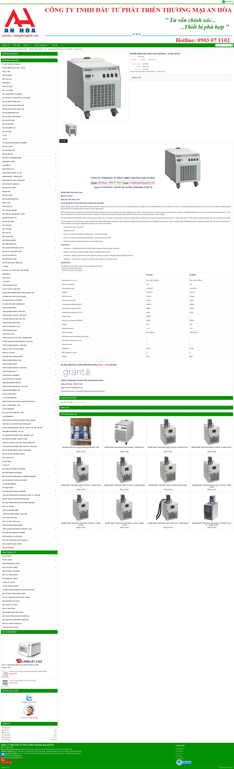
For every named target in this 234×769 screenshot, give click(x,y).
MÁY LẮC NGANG (7, 90)
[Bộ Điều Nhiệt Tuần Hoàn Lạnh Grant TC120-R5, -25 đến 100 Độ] (124, 507)
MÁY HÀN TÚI (6, 233)
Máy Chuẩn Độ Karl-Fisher (11, 544)
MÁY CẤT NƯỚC (7, 146)
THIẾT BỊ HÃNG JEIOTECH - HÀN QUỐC (14, 367)
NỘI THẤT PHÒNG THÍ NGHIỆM (11, 472)
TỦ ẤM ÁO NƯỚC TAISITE (10, 627)
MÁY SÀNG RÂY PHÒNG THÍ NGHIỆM (13, 469)
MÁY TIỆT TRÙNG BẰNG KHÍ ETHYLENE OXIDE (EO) (18, 502)
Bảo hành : (138, 69)
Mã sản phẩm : (137, 64)
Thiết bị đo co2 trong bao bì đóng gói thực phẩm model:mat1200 (28, 671)
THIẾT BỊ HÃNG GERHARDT (10, 375)
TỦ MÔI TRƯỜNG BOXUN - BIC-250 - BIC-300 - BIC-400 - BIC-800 (22, 427)
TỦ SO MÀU (6, 281)
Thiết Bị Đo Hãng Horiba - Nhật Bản (14, 514)
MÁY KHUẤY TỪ (7, 206)
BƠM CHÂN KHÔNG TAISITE (11, 563)
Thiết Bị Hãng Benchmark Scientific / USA (17, 529)
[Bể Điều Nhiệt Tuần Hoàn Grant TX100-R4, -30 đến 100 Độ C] (168, 431)
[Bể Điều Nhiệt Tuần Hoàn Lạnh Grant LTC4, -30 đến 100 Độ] (168, 507)
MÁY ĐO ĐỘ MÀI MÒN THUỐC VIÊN (13, 109)
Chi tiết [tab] (63, 141)
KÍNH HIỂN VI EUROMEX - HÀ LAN (12, 431)
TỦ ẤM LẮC (6, 465)
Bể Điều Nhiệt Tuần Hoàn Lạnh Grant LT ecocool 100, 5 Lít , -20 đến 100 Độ (211, 524)
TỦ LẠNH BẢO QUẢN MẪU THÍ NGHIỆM (14, 143)
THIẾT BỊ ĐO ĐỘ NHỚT (9, 307)
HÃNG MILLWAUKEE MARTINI (11, 382)
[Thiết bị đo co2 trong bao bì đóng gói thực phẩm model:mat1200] (5, 677)
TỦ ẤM (4, 135)
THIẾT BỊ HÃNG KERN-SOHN (11, 322)
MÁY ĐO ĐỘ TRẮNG (8, 120)
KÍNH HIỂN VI (6, 83)
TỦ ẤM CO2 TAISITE (8, 582)
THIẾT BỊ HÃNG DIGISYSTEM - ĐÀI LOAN (15, 386)
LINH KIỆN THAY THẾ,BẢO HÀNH (12, 356)
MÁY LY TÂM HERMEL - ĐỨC (11, 405)
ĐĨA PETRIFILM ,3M (8, 169)
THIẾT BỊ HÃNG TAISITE (9, 364)
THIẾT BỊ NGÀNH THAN (9, 330)
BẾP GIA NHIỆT (7, 75)
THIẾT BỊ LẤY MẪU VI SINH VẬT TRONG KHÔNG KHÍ (18, 442)
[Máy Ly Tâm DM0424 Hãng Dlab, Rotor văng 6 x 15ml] (29, 649)
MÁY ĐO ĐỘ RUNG (8, 221)
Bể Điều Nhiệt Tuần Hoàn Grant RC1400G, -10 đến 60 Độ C (124, 447)
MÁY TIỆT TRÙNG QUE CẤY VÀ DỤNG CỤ (15, 540)
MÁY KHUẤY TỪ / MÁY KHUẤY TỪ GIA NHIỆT (16, 98)
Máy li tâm (179, 756)
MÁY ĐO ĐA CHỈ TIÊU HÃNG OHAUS (13, 454)
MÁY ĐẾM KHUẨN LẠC (9, 244)
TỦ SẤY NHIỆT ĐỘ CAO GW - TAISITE (13, 68)
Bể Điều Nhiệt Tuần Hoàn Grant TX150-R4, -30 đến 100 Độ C (211, 447)
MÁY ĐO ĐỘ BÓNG (8, 547)
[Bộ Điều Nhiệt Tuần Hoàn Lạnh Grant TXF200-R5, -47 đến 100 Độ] (80, 507)
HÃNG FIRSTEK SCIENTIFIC (10, 184)
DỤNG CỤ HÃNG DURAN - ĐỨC (11, 360)
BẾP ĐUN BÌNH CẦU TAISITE (11, 601)
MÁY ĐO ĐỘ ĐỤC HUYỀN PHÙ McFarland (15, 499)
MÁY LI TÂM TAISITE (8, 608)
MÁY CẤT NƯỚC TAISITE (10, 567)
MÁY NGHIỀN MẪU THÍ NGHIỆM (12, 94)
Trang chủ (6, 45)
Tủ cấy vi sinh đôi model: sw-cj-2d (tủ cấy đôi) (22, 680)
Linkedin (152, 59)
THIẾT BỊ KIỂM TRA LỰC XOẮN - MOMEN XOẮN (17, 337)
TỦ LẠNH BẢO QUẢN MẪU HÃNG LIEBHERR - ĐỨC (18, 435)
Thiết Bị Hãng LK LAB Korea (12, 536)
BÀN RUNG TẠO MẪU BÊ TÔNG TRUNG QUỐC (16, 424)
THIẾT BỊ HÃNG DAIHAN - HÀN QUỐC (13, 311)
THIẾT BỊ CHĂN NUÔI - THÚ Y (11, 326)
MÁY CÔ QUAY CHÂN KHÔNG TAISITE (14, 593)
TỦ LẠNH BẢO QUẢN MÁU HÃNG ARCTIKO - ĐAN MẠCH (19, 446)
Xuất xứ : (138, 66)
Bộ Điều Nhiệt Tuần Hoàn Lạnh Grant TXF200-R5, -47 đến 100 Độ (80, 524)
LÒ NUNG (5, 266)
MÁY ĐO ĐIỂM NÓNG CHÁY (10, 113)
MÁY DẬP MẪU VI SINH (9, 259)
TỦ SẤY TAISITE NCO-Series (11, 64)
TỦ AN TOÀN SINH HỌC (9, 397)
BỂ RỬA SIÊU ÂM (7, 154)
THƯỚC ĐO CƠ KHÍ (8, 334)
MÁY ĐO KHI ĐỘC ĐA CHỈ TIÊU (11, 379)
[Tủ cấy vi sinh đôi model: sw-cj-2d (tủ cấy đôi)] (5, 686)
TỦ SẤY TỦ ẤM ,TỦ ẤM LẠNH (11, 289)
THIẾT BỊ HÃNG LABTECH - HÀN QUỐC (14, 315)
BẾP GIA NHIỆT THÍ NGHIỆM (11, 571)
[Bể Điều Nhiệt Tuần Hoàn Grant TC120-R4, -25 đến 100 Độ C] (124, 469)
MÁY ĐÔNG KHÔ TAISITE (10, 578)
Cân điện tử (179, 749)
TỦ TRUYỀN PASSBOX (9, 484)
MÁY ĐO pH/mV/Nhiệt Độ (10, 199)
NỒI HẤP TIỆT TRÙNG (9, 188)
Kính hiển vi (179, 751)
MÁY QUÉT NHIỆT (7, 487)
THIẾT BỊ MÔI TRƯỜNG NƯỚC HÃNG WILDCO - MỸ (18, 292)
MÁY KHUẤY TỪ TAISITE (10, 605)
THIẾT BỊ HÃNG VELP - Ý (10, 371)
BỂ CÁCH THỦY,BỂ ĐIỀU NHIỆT (11, 158)
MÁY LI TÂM (6, 71)
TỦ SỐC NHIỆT (6, 461)
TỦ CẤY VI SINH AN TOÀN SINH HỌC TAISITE (16, 597)
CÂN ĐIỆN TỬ (6, 165)
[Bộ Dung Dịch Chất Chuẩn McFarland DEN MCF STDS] (80, 431)
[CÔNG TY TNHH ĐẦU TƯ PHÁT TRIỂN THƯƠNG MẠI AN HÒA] (117, 43)
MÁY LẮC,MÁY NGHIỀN (9, 210)
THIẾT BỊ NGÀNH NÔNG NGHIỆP (12, 525)
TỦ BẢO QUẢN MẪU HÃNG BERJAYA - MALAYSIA (17, 341)
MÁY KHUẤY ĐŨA (7, 236)
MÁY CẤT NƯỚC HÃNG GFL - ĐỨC (13, 412)
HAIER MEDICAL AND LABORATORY (13, 180)
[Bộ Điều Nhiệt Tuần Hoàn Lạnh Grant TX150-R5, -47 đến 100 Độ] (211, 469)
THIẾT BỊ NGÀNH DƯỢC (9, 285)
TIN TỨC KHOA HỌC (40, 45)
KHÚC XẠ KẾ (6, 277)
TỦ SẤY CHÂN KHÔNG (9, 394)
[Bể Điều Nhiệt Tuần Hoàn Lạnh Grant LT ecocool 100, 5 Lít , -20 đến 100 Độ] (211, 507)
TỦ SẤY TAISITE (7, 560)
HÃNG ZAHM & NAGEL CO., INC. (12, 173)
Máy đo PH (179, 753)
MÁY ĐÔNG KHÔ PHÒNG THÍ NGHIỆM (14, 491)
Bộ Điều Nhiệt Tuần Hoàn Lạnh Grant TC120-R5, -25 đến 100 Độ (124, 524)
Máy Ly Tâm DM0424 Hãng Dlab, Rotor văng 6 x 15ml (20, 665)
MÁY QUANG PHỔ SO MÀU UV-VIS (12, 248)
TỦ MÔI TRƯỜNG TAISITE (10, 586)
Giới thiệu (16, 45)
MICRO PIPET (6, 191)
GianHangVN (229, 767)
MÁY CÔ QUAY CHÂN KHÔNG (11, 116)
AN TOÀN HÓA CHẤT (8, 150)
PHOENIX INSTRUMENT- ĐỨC (11, 390)
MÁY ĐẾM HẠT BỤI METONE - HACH (13, 214)
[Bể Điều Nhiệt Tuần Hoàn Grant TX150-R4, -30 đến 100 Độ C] (211, 431)
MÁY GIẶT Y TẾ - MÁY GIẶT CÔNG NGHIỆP (15, 270)
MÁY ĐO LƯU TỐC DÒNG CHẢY (12, 251)
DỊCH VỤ (26, 45)
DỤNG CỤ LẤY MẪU (8, 352)
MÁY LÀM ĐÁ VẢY (8, 457)
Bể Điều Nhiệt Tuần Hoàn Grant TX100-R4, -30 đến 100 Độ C (168, 447)
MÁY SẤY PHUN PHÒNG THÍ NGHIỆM (13, 532)
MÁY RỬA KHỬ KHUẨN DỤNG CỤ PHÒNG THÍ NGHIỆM (19, 476)
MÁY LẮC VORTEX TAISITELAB (12, 623)
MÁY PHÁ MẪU (7, 225)
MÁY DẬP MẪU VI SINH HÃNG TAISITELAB (15, 620)
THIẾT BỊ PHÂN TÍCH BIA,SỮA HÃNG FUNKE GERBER (18, 420)
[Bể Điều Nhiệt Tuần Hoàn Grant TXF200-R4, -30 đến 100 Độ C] (80, 469)
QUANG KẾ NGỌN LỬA (9, 218)
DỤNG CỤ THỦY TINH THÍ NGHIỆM (12, 349)
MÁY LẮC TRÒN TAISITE (9, 575)
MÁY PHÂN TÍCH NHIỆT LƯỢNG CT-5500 (14, 439)
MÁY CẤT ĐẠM (7, 131)
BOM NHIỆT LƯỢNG (8, 161)
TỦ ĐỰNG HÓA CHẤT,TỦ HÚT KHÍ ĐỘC (14, 296)
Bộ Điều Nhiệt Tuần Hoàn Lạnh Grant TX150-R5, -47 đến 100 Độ (212, 486)
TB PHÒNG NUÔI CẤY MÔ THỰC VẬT (13, 319)
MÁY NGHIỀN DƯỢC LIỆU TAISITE (12, 612)
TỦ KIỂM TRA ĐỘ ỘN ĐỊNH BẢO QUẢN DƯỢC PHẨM (18, 590)
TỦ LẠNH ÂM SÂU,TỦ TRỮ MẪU (12, 300)
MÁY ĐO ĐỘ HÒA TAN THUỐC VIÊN (13, 105)
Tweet (143, 59)
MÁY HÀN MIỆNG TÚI (8, 128)
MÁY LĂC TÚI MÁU (8, 506)
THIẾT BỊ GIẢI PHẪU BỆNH (10, 510)
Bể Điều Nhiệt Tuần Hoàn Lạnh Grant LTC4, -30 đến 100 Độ (168, 523)
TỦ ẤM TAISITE (7, 556)
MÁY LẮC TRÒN (7, 86)
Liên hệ (54, 45)
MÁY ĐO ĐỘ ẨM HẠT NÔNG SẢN (12, 262)
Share (134, 59)
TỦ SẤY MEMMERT (8, 409)
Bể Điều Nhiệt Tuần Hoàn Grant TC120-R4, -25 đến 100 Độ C (124, 485)
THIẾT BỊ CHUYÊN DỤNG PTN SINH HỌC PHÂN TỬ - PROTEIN (21, 495)
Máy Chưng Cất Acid (9, 517)
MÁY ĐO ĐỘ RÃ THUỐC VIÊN (11, 101)
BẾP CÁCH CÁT (7, 79)
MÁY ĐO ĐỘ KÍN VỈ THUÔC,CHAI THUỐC (14, 480)
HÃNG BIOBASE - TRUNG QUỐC (12, 176)
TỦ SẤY (4, 139)
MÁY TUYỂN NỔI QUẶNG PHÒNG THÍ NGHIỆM (16, 450)
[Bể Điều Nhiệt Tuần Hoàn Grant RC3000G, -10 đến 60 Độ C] (94, 86)
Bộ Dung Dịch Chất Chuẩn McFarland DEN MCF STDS (80, 447)
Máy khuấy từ (180, 758)
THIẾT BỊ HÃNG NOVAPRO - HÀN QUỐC (14, 345)
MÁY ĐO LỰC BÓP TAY (9, 255)
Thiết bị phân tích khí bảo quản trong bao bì (18, 401)
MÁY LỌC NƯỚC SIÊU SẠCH (11, 521)
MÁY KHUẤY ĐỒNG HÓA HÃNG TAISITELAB (15, 616)
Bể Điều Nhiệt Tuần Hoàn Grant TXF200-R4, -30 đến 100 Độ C (81, 486)
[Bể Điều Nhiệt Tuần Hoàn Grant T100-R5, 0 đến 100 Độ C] (168, 469)
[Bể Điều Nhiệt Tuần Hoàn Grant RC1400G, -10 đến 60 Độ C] (124, 431)
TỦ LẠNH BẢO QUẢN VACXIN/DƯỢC (13, 304)
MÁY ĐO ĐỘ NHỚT (8, 124)
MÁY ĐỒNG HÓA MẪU (9, 240)
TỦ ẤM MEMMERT (8, 416)
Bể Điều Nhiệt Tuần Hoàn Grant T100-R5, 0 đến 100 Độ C (168, 485)
